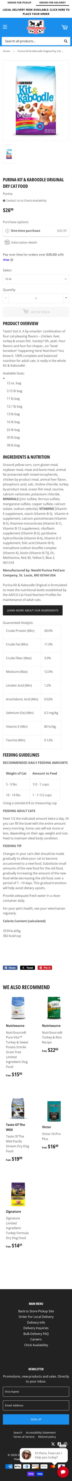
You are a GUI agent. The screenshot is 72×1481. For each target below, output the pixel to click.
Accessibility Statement (41, 1432)
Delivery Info (36, 1322)
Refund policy (47, 1437)
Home (6, 51)
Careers (36, 1339)
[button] (36, 323)
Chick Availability (36, 1345)
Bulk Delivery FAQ (36, 1334)
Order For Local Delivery (36, 1317)
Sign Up (36, 1419)
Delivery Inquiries (36, 1328)
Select (7, 270)
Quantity (9, 290)
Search (17, 1432)
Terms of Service (24, 1437)
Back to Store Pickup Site (36, 1311)
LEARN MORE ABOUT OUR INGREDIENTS (33, 610)
